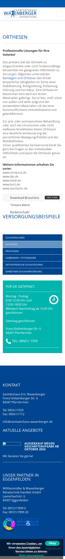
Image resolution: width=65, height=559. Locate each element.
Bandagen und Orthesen (19, 78)
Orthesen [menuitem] (11, 244)
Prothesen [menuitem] (12, 251)
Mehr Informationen (31, 555)
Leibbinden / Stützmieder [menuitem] (20, 257)
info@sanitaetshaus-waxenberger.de (28, 422)
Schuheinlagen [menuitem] (15, 237)
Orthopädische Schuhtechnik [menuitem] (24, 264)
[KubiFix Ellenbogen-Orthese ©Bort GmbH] (11, 227)
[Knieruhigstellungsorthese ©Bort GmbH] (45, 227)
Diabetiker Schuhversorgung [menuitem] (23, 271)
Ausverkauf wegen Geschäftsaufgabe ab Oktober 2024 (41, 446)
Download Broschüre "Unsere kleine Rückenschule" (34, 198)
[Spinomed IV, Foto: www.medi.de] (28, 227)
